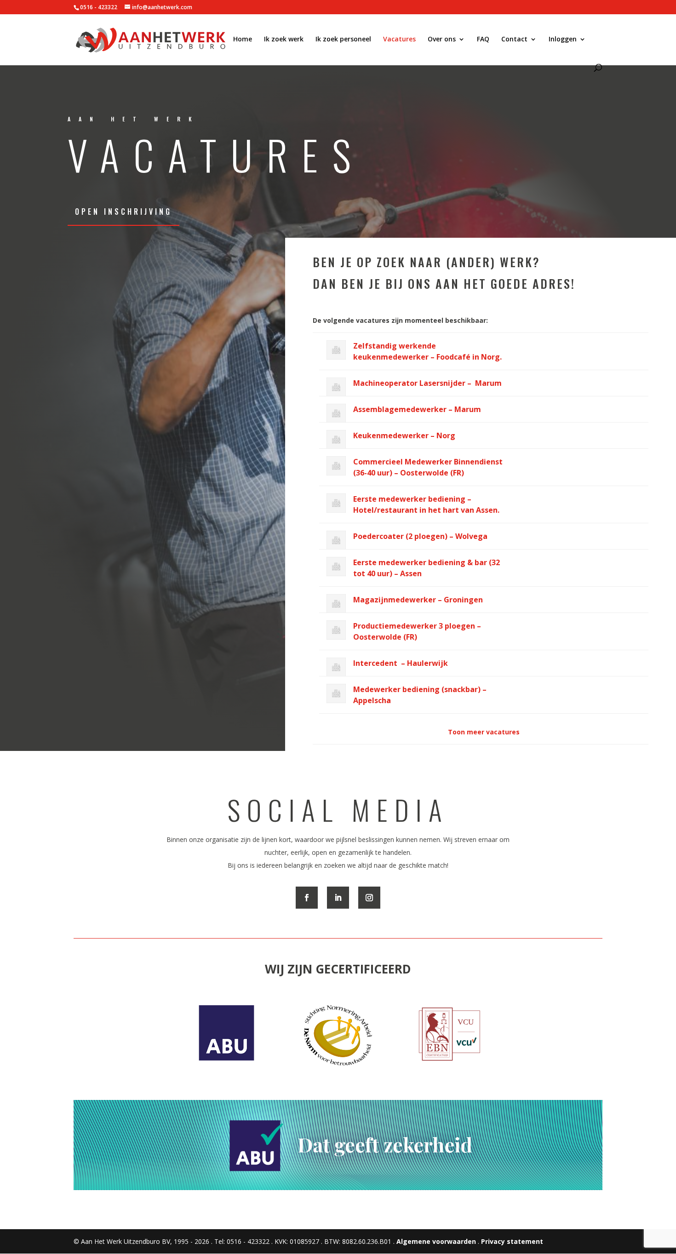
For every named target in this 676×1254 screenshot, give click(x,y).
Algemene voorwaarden (436, 1241)
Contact (514, 39)
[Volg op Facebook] (307, 898)
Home (242, 39)
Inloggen (563, 39)
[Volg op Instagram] (369, 898)
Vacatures (399, 39)
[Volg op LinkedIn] (338, 898)
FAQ (483, 39)
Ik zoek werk (284, 39)
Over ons (442, 39)
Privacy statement (512, 1241)
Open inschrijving (123, 211)
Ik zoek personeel (343, 39)
